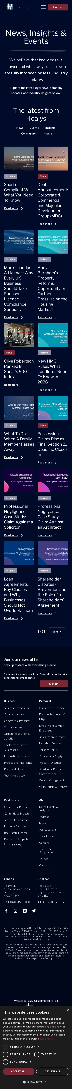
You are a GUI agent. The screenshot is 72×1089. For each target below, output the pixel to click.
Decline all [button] (52, 1071)
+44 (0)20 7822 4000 (17, 902)
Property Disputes (50, 762)
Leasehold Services (50, 743)
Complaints (46, 865)
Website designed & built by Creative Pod (36, 1000)
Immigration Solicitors (52, 737)
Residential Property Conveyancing (51, 771)
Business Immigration (17, 708)
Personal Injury (48, 749)
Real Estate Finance (16, 769)
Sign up (53, 683)
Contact (58, 7)
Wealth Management (51, 780)
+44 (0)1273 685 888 (51, 902)
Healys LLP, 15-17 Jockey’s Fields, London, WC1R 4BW (17, 890)
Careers (44, 842)
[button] (43, 7)
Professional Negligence (18, 762)
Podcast (44, 816)
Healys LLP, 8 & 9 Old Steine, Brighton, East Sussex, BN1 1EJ (51, 890)
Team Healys (46, 836)
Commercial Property (17, 720)
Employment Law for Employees (51, 728)
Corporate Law (13, 727)
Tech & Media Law (14, 775)
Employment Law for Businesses (16, 747)
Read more (46, 1038)
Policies (43, 858)
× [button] (67, 1010)
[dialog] (36, 1047)
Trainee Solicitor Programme (49, 850)
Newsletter (46, 823)
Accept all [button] (18, 1071)
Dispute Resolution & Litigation (17, 736)
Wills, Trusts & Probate (53, 786)
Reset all (47, 133)
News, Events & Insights (48, 808)
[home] (15, 7)
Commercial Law (14, 714)
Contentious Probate (52, 708)
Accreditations (48, 829)
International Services (17, 756)
